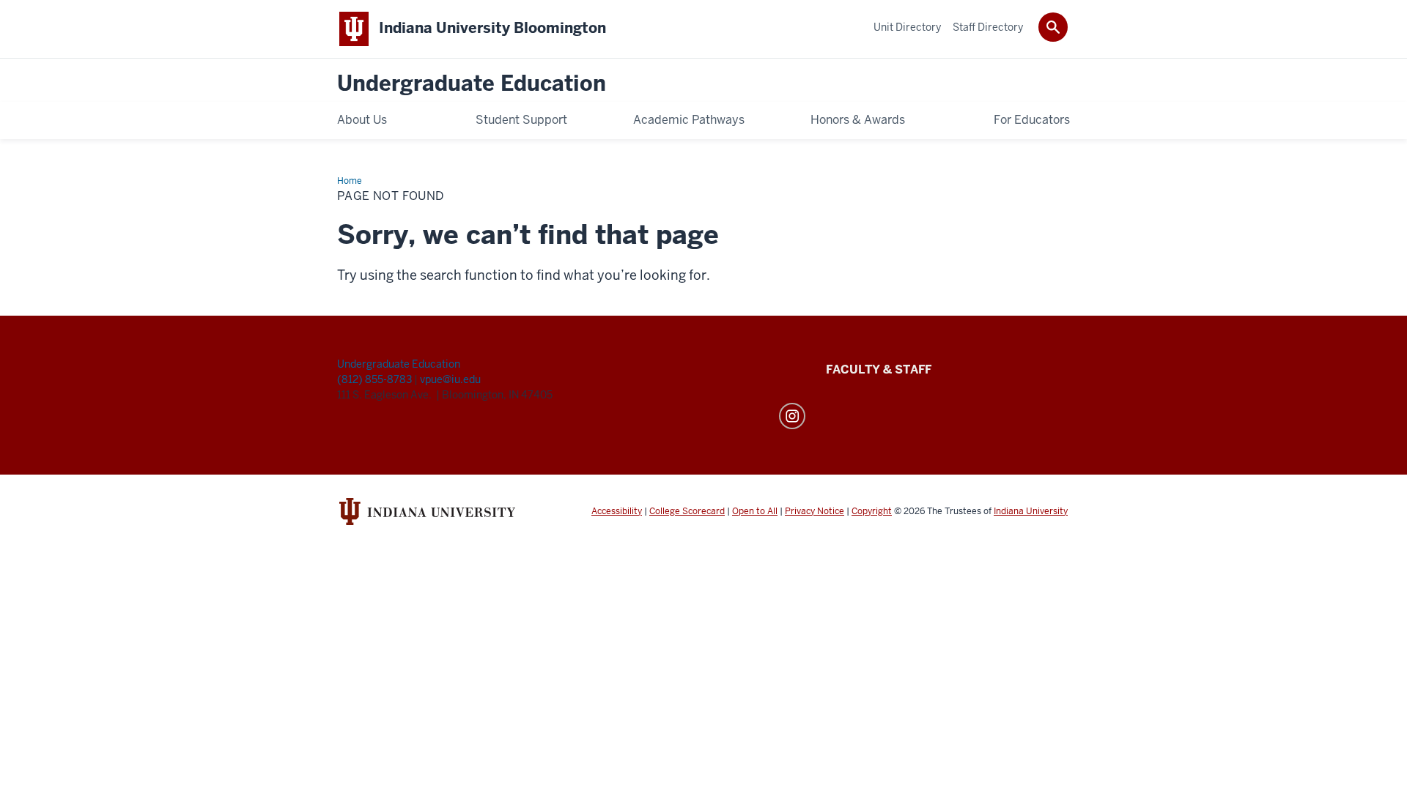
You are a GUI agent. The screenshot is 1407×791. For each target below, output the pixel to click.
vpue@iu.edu (450, 379)
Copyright (872, 511)
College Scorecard (687, 511)
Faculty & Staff (878, 369)
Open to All (755, 511)
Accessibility (616, 511)
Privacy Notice (814, 511)
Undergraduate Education (471, 84)
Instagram (792, 416)
